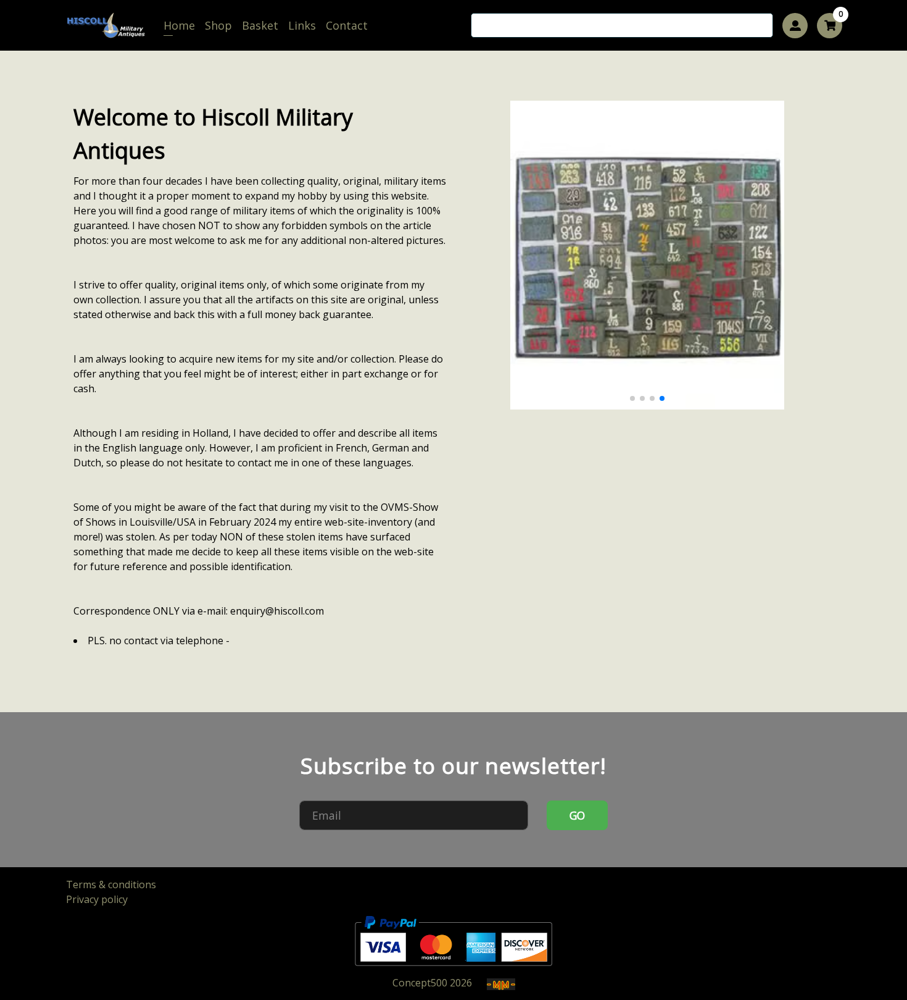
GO (577, 815)
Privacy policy (97, 899)
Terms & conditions (111, 884)
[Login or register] (795, 25)
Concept (419, 982)
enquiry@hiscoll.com (277, 611)
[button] (632, 398)
